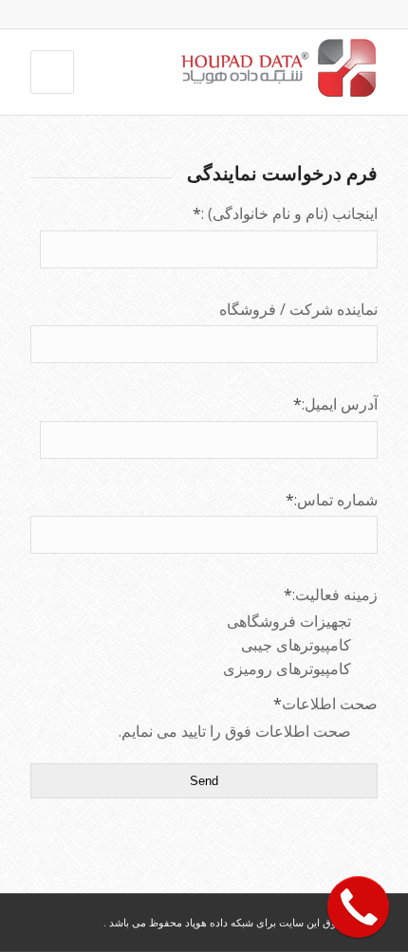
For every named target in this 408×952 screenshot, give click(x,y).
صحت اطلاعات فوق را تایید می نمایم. (237, 731)
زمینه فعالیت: (331, 594)
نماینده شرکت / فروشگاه (298, 309)
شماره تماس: (332, 499)
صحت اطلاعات (325, 703)
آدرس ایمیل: (335, 404)
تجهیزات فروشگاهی (291, 621)
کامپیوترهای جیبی (298, 644)
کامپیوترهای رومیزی (289, 668)
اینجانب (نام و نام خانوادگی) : (285, 213)
